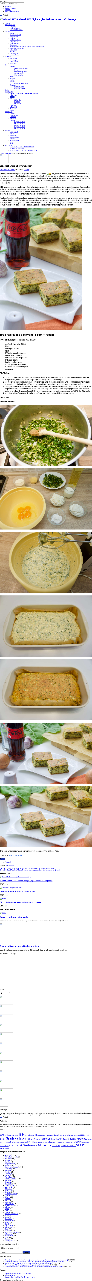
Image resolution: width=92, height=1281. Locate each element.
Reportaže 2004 (19, 123)
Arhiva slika (8, 112)
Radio (7, 90)
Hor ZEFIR (17, 103)
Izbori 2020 (8, 1190)
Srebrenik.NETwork (7, 170)
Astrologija (13, 107)
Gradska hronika (10, 8)
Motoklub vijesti (19, 88)
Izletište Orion (14, 55)
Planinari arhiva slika (21, 83)
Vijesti (7, 1237)
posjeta (72, 1142)
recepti (12, 865)
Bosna (27, 1135)
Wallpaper (13, 118)
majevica (7, 1142)
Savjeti (12, 110)
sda (7, 1146)
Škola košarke (18, 73)
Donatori (17, 70)
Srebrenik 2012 (14, 36)
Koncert (53, 1139)
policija (62, 1142)
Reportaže (13, 120)
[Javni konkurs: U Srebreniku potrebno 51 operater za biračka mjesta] (6, 1032)
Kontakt (12, 133)
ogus (35, 1142)
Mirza (7, 1200)
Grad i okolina (14, 43)
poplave (68, 1142)
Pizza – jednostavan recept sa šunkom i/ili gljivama (20, 902)
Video (74, 1146)
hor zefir (32, 1139)
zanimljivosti (4, 1148)
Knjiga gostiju (14, 137)
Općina (12, 33)
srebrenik (16, 1145)
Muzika (12, 1142)
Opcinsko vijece (54, 1142)
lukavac (81, 1138)
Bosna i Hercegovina (37, 1135)
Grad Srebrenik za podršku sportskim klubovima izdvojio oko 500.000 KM (28, 1263)
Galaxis (69, 1135)
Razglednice (14, 115)
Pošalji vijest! (14, 132)
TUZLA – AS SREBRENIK (17, 148)
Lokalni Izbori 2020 (70, 1139)
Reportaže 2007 (19, 127)
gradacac (84, 1135)
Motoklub (13, 85)
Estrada (56, 1135)
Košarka (12, 67)
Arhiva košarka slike (21, 68)
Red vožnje (8, 145)
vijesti (80, 1145)
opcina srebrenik (43, 1142)
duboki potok (50, 1135)
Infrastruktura (9, 1185)
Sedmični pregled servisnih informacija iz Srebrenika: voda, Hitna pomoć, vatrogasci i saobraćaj (36, 1260)
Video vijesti (14, 61)
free (61, 1135)
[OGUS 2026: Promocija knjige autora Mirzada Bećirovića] (6, 1088)
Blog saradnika (10, 1164)
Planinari (12, 82)
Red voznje (8, 1219)
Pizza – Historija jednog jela (14, 917)
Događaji (8, 1170)
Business (8, 1165)
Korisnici (12, 138)
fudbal (64, 1135)
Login (11, 142)
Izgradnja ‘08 (14, 53)
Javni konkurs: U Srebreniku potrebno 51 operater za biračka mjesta (27, 1265)
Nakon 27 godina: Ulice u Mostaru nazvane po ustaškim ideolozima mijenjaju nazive (30, 870)
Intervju (38, 1139)
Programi (13, 63)
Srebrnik (64, 1145)
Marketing (13, 135)
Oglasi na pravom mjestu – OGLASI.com (18, 1274)
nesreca (24, 1142)
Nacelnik (18, 1142)
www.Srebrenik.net (15, 855)
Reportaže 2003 (19, 122)
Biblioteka (17, 100)
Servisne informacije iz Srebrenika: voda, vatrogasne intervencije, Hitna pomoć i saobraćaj (34, 1261)
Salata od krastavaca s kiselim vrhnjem (19, 946)
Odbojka (12, 78)
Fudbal (12, 77)
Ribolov (12, 80)
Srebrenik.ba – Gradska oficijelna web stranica (20, 1277)
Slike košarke (18, 75)
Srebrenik (8, 10)
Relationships (9, 1220)
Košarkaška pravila (20, 72)
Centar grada (14, 41)
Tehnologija (13, 60)
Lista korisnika (14, 140)
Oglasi (12, 143)
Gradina (12, 38)
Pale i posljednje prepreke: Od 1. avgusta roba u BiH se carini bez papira (27, 868)
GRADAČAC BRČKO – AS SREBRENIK (22, 147)
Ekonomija (8, 1174)
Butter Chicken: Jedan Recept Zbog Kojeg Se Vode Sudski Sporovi (26, 881)
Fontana (12, 51)
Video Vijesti (9, 1235)
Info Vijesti (13, 58)
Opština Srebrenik (15, 35)
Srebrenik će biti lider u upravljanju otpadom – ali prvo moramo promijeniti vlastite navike (34, 1266)
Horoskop (13, 105)
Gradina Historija (15, 40)
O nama (7, 130)
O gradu (7, 31)
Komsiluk (45, 1138)
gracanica (76, 1135)
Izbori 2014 (8, 1189)
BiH (21, 1134)
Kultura (12, 98)
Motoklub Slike (19, 87)
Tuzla (70, 1146)
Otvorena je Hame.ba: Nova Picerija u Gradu (17, 891)
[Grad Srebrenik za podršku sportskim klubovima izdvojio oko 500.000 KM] (6, 1023)
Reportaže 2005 (19, 125)
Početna (7, 23)
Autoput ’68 (13, 50)
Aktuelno (8, 6)
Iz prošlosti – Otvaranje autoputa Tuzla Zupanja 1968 (27, 46)
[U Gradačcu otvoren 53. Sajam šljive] (6, 1060)
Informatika (8, 56)
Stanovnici (13, 45)
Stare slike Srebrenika (12, 11)
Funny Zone (13, 108)
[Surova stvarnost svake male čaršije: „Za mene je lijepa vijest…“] (4, 1106)
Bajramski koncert (13, 1135)
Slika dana (8, 1227)
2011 (6, 1135)
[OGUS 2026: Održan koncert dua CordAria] (6, 1079)
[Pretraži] (1, 1)
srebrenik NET (56, 1146)
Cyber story (13, 95)
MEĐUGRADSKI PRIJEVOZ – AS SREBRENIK (24, 150)
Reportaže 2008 (19, 128)
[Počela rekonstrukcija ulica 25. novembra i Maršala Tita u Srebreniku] (6, 1097)
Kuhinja (12, 97)
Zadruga (7, 1239)
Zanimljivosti (9, 92)
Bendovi (17, 102)
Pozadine (13, 117)
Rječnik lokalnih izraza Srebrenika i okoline (24, 93)
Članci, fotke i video (16, 30)
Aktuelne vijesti (10, 25)
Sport (6, 65)
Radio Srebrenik (10, 1275)
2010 (2, 1135)
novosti (30, 1142)
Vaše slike (13, 113)
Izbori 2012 (8, 1187)
